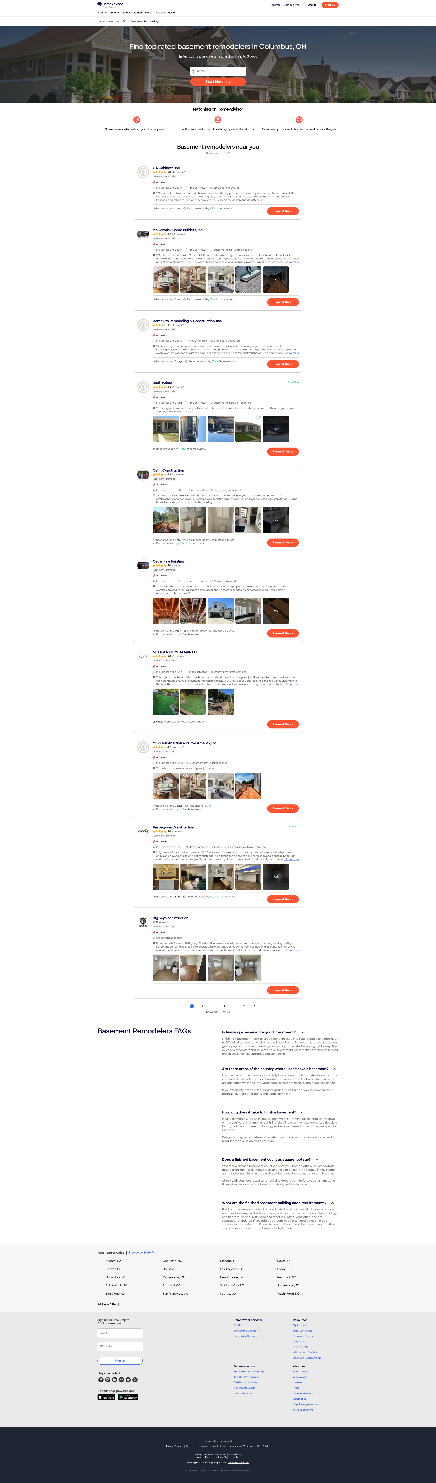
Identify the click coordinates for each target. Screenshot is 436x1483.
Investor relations (303, 1393)
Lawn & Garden (132, 12)
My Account (300, 1325)
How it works (300, 1371)
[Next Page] (255, 1006)
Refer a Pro (299, 1341)
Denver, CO (114, 1269)
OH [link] (125, 21)
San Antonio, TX (288, 1285)
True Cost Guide (302, 1330)
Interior (102, 12)
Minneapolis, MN (174, 1277)
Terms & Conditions (238, 1462)
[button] (166, 279)
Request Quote (283, 211)
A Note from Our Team (306, 1352)
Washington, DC (288, 1293)
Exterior (115, 12)
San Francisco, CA (175, 1293)
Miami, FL (283, 1269)
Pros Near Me (301, 1347)
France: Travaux (174, 1446)
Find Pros (239, 1325)
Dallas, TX (283, 1261)
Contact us (299, 1398)
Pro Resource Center (246, 1382)
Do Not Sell (221, 1455)
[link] (218, 172)
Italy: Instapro (218, 1446)
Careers (297, 1382)
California (208, 1455)
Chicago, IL (228, 1261)
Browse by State (140, 1252)
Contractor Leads (244, 1387)
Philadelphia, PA (117, 1285)
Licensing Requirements (307, 1357)
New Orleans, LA (231, 1277)
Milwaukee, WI (115, 1277)
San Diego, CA (115, 1293)
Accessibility (235, 1456)
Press (296, 1387)
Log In (312, 4)
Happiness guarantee (305, 1404)
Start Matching (218, 81)
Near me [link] (113, 21)
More (148, 12)
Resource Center (303, 1336)
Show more (292, 262)
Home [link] (101, 21)
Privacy (198, 1455)
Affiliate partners (303, 1409)
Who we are (300, 1377)
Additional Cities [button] (106, 1304)
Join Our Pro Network (246, 1377)
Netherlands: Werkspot (241, 1446)
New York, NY (286, 1277)
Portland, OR (172, 1285)
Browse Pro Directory (246, 1330)
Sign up (120, 1360)
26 (244, 1006)
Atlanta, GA (113, 1261)
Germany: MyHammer (197, 1446)
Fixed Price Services (246, 1336)
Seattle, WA (228, 1293)
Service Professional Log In (249, 1371)
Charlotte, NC (172, 1261)
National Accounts (245, 1393)
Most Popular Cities (110, 1253)
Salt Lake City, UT (232, 1285)
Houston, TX (171, 1269)
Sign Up (330, 4)
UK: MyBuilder (263, 1446)
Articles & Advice (165, 12)
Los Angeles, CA (231, 1269)
